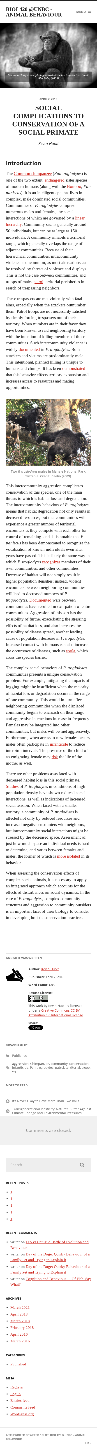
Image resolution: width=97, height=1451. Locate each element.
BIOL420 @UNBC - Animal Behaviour (34, 12)
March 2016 (20, 1341)
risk (55, 756)
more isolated (68, 856)
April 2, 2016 (48, 99)
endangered (55, 180)
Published (19, 1055)
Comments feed (22, 1407)
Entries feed (20, 1400)
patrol (38, 281)
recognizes (51, 562)
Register (17, 1387)
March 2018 (20, 1321)
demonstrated (73, 368)
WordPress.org (22, 1414)
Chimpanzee (39, 1063)
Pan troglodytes (41, 1067)
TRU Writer (16, 1435)
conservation (79, 1063)
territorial (73, 1067)
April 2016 (19, 1334)
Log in (15, 1394)
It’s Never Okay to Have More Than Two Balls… (47, 1101)
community (59, 1063)
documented (29, 349)
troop (86, 1067)
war (15, 1071)
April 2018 (19, 1314)
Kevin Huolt (50, 969)
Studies (12, 786)
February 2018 (22, 1327)
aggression (20, 1063)
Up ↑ (88, 1443)
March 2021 (20, 1307)
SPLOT (44, 1435)
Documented (40, 600)
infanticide (59, 744)
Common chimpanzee (33, 173)
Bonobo (74, 186)
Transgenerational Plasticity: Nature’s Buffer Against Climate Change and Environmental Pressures (51, 1111)
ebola (70, 651)
